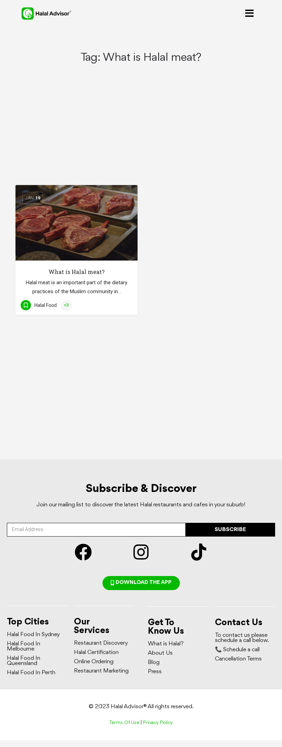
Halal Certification (96, 652)
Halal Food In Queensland (23, 660)
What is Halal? (166, 644)
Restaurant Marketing (101, 671)
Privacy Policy (158, 722)
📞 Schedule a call (237, 650)
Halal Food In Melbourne (23, 646)
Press (155, 672)
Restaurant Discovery (101, 643)
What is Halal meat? (76, 271)
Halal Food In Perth (31, 673)
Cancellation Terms (238, 659)
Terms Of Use (124, 722)
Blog (154, 662)
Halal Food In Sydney (33, 634)
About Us (160, 653)
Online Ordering (93, 662)
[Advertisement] (141, 134)
